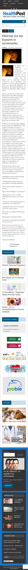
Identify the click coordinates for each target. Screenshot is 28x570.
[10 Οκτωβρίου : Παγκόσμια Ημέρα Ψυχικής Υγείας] (14, 290)
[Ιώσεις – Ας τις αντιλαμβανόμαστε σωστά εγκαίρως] (14, 304)
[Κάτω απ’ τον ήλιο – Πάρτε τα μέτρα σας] (8, 511)
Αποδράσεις (13, 3)
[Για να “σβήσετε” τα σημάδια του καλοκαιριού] (14, 469)
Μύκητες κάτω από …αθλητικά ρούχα (13, 545)
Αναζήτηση (6, 452)
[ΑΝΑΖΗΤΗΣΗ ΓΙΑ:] (14, 25)
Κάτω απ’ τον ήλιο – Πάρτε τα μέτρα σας (19, 509)
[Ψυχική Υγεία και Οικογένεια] (14, 262)
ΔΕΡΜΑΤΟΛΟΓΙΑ (8, 495)
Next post (13, 246)
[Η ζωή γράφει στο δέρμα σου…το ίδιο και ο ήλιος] (8, 527)
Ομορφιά (5, 3)
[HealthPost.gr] (14, 15)
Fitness (5, 5)
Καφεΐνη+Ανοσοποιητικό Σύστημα (12, 552)
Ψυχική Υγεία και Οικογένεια (13, 265)
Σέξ (10, 5)
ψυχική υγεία (18, 47)
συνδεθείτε (7, 331)
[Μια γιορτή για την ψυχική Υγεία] (14, 275)
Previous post (15, 244)
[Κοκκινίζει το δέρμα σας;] (8, 519)
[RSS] (17, 8)
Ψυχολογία (20, 3)
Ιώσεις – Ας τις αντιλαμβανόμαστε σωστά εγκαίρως (13, 309)
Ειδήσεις (10, 1)
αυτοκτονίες (11, 47)
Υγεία (4, 1)
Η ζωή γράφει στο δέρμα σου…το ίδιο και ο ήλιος (19, 525)
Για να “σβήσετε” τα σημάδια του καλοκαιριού (12, 473)
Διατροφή (16, 1)
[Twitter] (14, 8)
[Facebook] (11, 8)
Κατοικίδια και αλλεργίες (10, 549)
